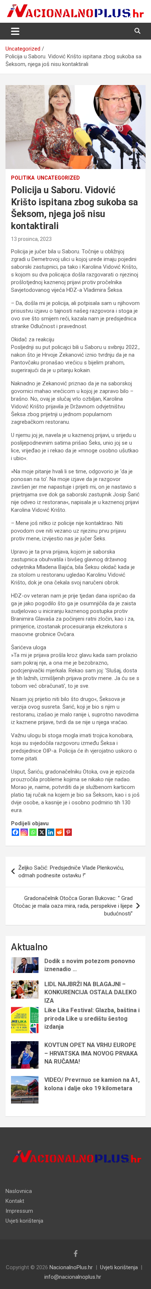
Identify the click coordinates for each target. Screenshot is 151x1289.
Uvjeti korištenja (24, 1221)
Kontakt (14, 1201)
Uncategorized (58, 178)
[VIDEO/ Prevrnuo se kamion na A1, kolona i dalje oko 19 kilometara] (24, 1089)
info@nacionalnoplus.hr (72, 1277)
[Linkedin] (50, 832)
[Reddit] (59, 832)
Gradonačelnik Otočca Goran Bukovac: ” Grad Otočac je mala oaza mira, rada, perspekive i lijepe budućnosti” (73, 906)
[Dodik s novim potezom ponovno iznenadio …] (24, 965)
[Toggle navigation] (15, 31)
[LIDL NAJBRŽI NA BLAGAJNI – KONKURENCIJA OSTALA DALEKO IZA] (24, 989)
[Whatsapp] (33, 832)
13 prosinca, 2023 (31, 239)
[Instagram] (24, 832)
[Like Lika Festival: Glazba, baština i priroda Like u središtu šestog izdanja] (24, 1020)
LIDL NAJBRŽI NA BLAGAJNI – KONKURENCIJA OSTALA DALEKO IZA (90, 992)
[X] (41, 832)
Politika (22, 178)
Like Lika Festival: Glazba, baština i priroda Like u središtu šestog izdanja (92, 1018)
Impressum (19, 1211)
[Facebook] (15, 832)
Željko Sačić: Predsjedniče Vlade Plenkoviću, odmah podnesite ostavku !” (71, 871)
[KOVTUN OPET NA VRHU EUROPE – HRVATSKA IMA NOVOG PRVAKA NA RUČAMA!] (24, 1055)
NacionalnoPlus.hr (71, 1267)
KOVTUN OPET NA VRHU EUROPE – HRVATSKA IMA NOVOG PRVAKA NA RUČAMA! (91, 1053)
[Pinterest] (68, 832)
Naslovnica (18, 1191)
